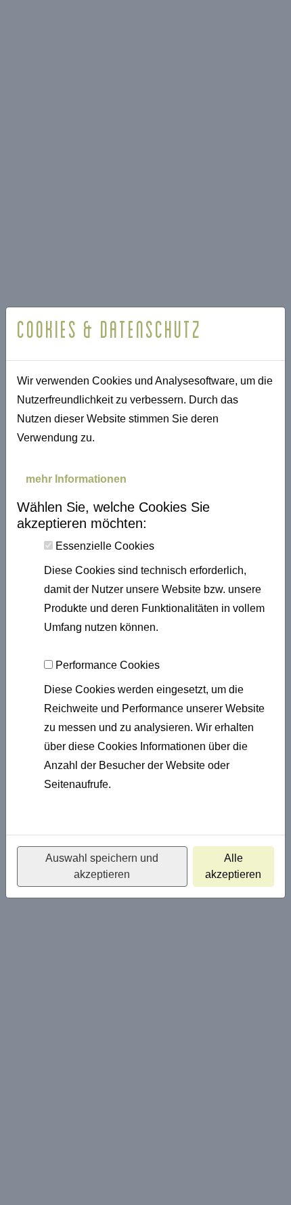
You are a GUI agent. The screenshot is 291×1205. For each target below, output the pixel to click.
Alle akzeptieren (233, 866)
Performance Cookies (107, 665)
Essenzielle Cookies (104, 546)
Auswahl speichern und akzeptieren (101, 866)
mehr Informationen (76, 479)
